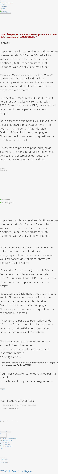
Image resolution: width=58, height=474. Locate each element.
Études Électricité (5, 444)
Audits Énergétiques (6, 440)
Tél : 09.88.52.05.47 (4, 462)
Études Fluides (4, 442)
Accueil (2, 1)
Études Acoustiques (6, 446)
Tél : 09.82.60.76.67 (4, 459)
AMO (1, 448)
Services (2, 5)
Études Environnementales (8, 438)
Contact (2, 9)
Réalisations (3, 7)
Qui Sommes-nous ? (6, 3)
